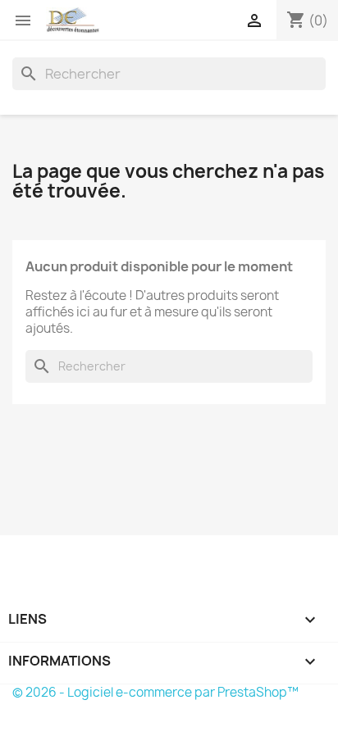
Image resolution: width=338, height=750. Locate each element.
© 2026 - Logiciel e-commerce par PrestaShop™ (155, 692)
